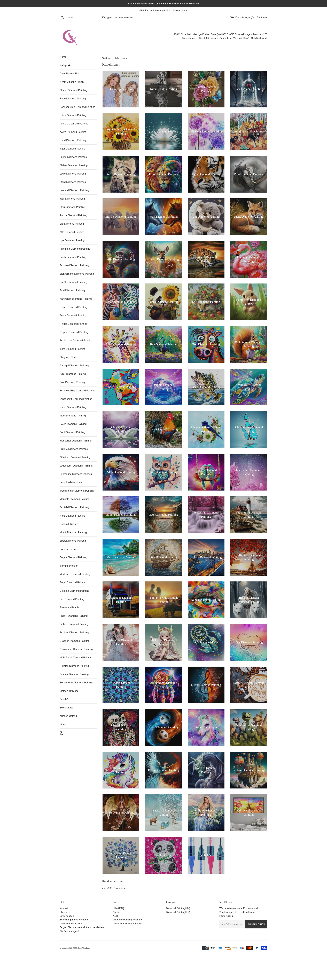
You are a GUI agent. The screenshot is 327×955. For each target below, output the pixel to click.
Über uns (64, 912)
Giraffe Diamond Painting (73, 282)
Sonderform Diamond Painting (76, 682)
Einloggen (107, 17)
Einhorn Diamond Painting (74, 624)
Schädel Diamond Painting (74, 507)
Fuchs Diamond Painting (73, 156)
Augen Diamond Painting (73, 557)
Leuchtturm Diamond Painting (76, 465)
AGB (115, 915)
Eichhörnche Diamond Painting (77, 273)
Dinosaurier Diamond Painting (76, 649)
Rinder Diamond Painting (73, 323)
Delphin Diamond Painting (74, 332)
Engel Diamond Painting (73, 582)
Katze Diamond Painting (73, 131)
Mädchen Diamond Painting (75, 574)
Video (63, 724)
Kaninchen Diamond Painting (76, 298)
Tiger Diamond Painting (72, 148)
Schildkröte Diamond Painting (76, 340)
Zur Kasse (262, 17)
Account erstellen (124, 17)
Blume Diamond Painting (73, 90)
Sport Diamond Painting (73, 540)
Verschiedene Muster (71, 482)
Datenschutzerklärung (71, 923)
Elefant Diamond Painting (74, 165)
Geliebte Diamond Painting (74, 590)
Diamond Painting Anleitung (128, 919)
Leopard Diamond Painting (74, 190)
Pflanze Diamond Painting (74, 123)
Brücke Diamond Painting (74, 448)
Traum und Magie (69, 607)
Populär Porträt (68, 549)
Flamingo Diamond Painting (75, 248)
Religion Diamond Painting (74, 665)
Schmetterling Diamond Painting (77, 390)
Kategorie (65, 65)
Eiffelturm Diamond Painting (75, 457)
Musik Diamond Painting (73, 532)
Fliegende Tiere (68, 357)
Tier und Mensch (69, 565)
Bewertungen (67, 707)
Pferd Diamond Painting (73, 181)
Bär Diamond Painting (72, 223)
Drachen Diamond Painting (74, 640)
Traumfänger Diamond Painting (77, 490)
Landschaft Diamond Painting (76, 398)
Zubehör (64, 699)
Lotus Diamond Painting (73, 115)
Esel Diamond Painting (72, 290)
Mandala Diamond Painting (74, 499)
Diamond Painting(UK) (178, 908)
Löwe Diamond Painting (73, 173)
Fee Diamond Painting (72, 599)
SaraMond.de (83, 948)
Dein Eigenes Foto (70, 73)
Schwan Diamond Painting (74, 265)
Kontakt (64, 908)
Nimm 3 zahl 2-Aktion (72, 81)
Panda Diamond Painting (73, 215)
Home (63, 56)
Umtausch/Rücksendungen (127, 923)
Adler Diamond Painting (73, 373)
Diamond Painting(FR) (178, 912)
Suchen (117, 912)
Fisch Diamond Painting (73, 257)
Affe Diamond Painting (72, 232)
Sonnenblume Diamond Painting (77, 106)
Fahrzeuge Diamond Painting (76, 473)
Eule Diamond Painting (72, 382)
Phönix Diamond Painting (74, 615)
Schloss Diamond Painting (74, 632)
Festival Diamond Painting (74, 674)
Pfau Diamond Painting (72, 207)
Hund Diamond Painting (73, 140)
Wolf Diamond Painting (72, 198)
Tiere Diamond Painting (72, 348)
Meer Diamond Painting (73, 415)
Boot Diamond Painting (72, 432)
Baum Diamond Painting (73, 423)
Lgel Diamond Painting (72, 240)
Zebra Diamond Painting (73, 315)
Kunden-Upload (68, 715)
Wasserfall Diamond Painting (75, 440)
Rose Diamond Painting (73, 98)
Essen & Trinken (69, 524)
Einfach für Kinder (69, 690)
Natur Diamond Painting (73, 407)
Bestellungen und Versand (74, 919)
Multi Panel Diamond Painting (76, 657)
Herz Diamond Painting (72, 515)
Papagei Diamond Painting (74, 365)
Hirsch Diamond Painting (73, 307)
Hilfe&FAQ (118, 908)
